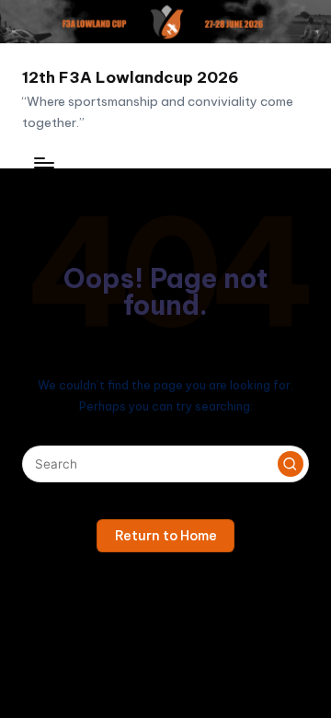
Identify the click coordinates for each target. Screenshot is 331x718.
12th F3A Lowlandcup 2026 (130, 77)
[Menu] (43, 162)
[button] (290, 464)
